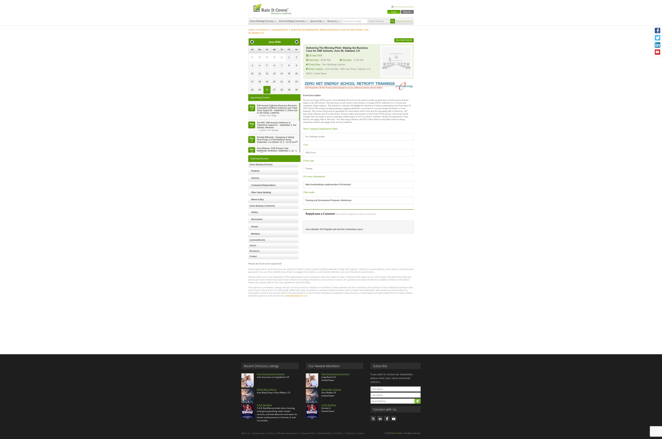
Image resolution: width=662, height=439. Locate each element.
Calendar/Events (280, 30)
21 (281, 81)
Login (394, 11)
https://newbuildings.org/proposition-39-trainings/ (328, 184)
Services (255, 178)
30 (274, 57)
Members (255, 234)
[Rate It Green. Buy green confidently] (270, 9)
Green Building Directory (262, 20)
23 (296, 81)
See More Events (404, 40)
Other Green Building (261, 192)
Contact (253, 256)
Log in (360, 229)
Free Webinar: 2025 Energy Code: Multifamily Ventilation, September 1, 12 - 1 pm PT (277, 150)
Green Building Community (292, 20)
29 (267, 57)
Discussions (257, 219)
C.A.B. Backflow (264, 405)
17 (252, 81)
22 (289, 81)
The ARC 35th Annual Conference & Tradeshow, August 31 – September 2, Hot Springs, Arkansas (276, 125)
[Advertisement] (331, 324)
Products (255, 171)
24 (252, 90)
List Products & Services (404, 7)
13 (274, 73)
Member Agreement (287, 433)
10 (252, 73)
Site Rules (338, 433)
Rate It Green (397, 433)
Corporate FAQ (307, 433)
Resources (332, 20)
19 (267, 81)
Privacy (271, 433)
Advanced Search (404, 20)
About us (245, 433)
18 (259, 81)
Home (251, 30)
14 (281, 73)
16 (296, 73)
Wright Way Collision (267, 389)
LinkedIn (657, 45)
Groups (254, 226)
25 (259, 90)
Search (252, 245)
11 (260, 73)
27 (252, 57)
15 (289, 73)
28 (259, 57)
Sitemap (350, 433)
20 (274, 81)
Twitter (657, 37)
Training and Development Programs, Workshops (328, 200)
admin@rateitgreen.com (296, 296)
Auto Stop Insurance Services (271, 373)
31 (281, 57)
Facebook (657, 30)
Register (407, 11)
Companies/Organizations (263, 185)
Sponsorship (316, 20)
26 (267, 90)
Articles (254, 212)
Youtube (657, 52)
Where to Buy (257, 199)
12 (267, 73)
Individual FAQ (324, 433)
